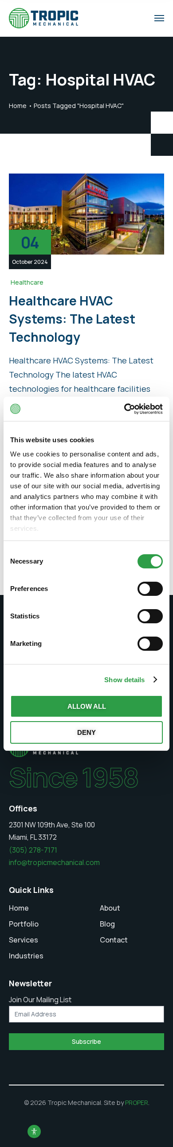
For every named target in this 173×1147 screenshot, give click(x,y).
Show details (124, 680)
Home (18, 105)
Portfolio (24, 924)
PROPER (136, 1102)
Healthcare (27, 282)
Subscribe (86, 1041)
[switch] (150, 589)
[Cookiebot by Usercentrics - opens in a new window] (124, 409)
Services (23, 940)
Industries (26, 956)
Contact (114, 940)
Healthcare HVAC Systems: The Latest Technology (72, 319)
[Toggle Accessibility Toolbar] (34, 1131)
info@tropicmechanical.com (54, 862)
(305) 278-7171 (33, 850)
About (110, 908)
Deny (86, 732)
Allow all (86, 706)
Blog (107, 924)
